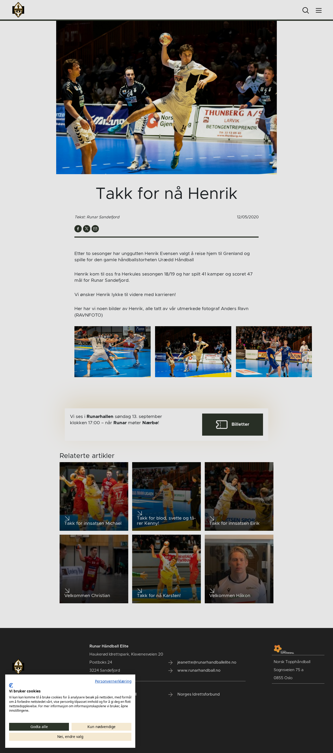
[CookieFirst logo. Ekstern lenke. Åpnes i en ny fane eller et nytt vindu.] (11, 685)
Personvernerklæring (113, 681)
